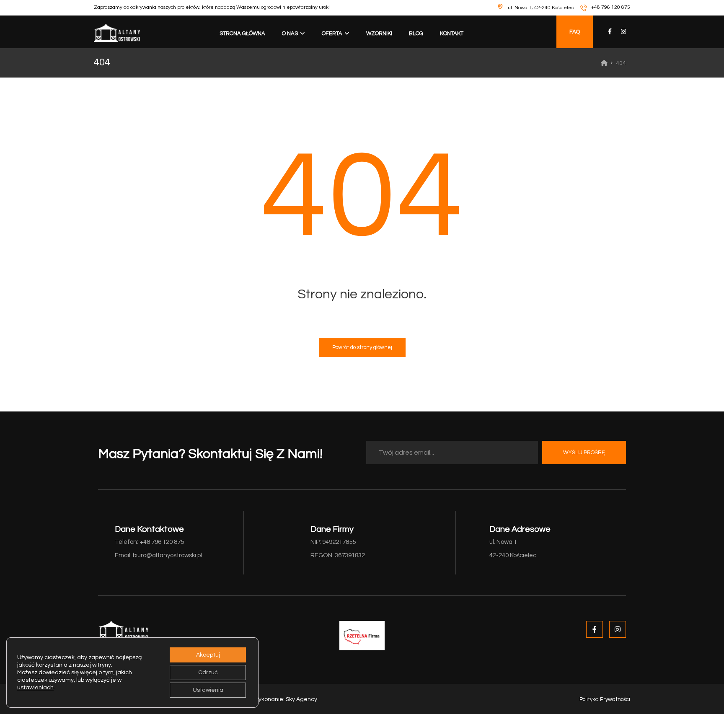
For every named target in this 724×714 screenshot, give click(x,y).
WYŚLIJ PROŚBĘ (584, 452)
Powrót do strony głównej (362, 347)
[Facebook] (594, 629)
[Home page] (604, 63)
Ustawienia (208, 690)
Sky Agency (301, 699)
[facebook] (610, 31)
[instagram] (623, 31)
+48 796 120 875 (610, 7)
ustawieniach (35, 688)
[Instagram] (617, 629)
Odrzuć (208, 672)
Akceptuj (208, 655)
